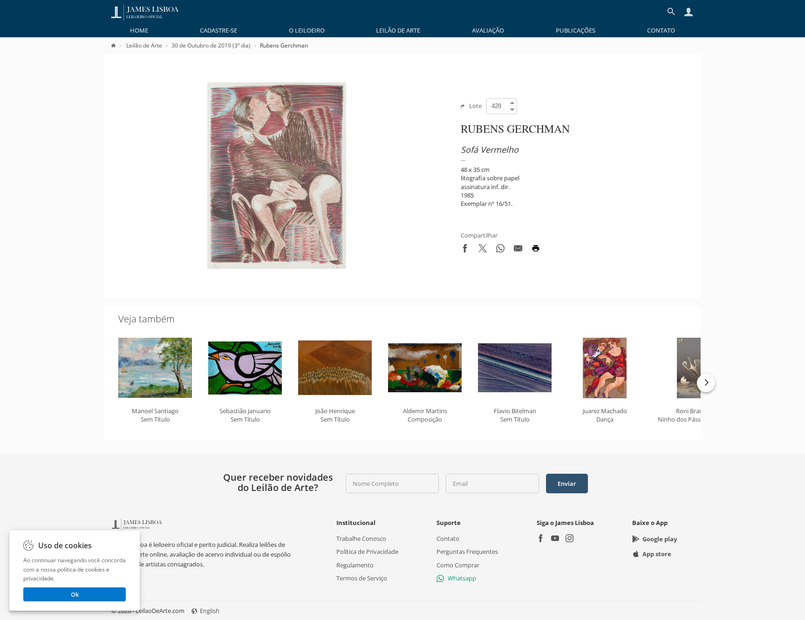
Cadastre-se (218, 30)
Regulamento (355, 564)
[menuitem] (139, 30)
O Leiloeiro (307, 30)
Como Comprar (458, 564)
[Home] (118, 45)
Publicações (575, 30)
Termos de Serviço (361, 578)
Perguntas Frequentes (467, 551)
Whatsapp (462, 578)
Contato (661, 30)
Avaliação (488, 30)
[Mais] (706, 383)
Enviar (567, 483)
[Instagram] (569, 539)
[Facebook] (541, 539)
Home (139, 30)
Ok (75, 594)
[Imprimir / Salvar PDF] (536, 250)
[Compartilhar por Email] (518, 250)
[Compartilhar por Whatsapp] (500, 250)
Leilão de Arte (398, 30)
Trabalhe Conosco (361, 538)
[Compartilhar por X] (482, 250)
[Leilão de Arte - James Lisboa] (145, 11)
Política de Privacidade (367, 551)
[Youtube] (555, 539)
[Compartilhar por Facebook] (465, 250)
